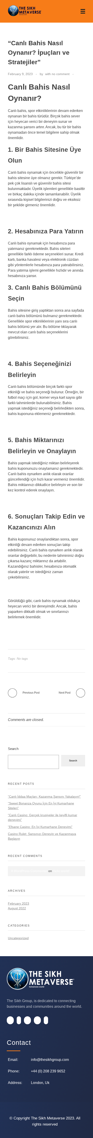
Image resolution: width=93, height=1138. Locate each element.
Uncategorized (18, 938)
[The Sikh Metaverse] (25, 10)
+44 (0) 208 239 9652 (48, 1071)
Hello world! (61, 871)
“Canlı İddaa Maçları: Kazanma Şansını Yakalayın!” (44, 796)
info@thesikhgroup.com (50, 1060)
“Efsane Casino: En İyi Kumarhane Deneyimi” (40, 827)
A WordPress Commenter (29, 871)
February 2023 (18, 903)
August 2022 (17, 908)
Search (13, 749)
